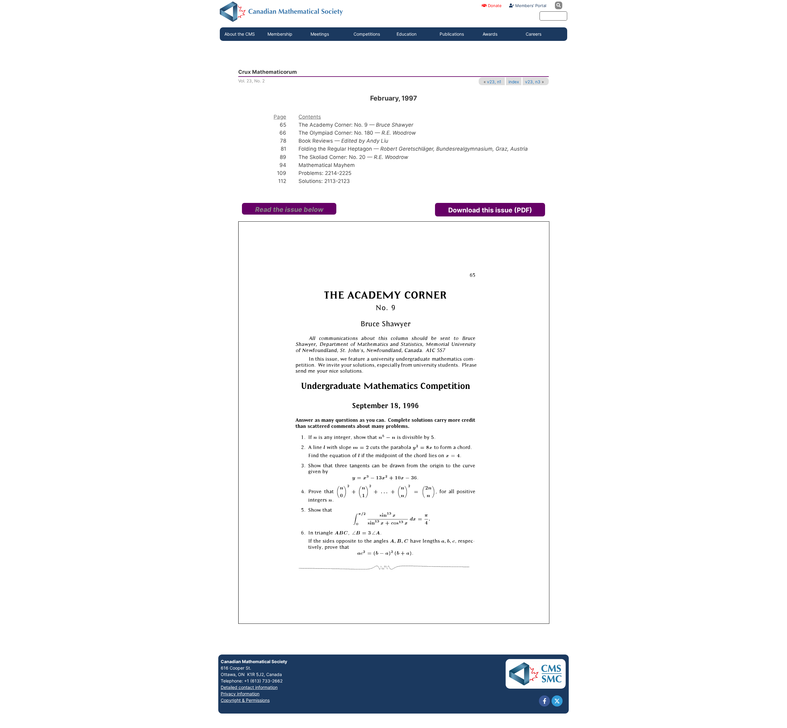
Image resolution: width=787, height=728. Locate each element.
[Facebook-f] (544, 700)
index (513, 81)
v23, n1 (494, 81)
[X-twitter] (557, 700)
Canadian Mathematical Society (254, 661)
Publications (452, 34)
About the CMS (239, 34)
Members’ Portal (530, 5)
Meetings (319, 34)
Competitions (367, 34)
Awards (490, 34)
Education (407, 34)
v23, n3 (532, 81)
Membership (279, 34)
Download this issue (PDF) (490, 210)
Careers (533, 34)
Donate (494, 5)
